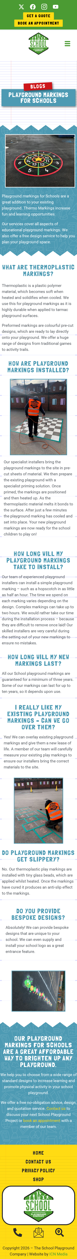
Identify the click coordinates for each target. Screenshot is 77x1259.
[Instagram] (44, 6)
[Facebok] (33, 6)
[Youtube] (55, 6)
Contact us (56, 1108)
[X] (21, 6)
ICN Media (58, 1254)
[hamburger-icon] (67, 37)
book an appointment (41, 1120)
